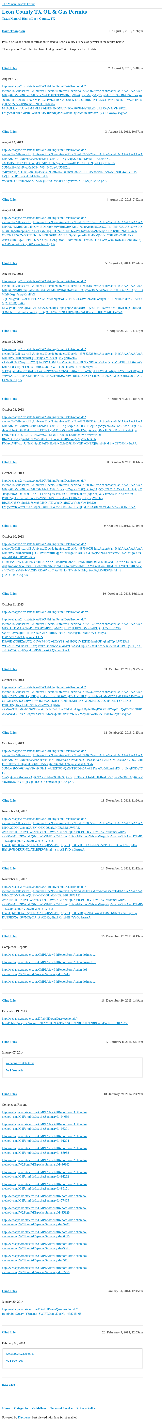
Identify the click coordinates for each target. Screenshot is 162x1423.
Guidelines (39, 1408)
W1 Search (14, 1070)
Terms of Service (61, 1408)
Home (6, 1408)
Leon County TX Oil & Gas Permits (44, 12)
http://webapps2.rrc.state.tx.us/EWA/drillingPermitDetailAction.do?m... (46, 612)
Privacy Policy (86, 1408)
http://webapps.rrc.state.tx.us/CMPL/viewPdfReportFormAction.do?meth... (49, 954)
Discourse (24, 1417)
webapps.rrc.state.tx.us (20, 1063)
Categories (21, 1408)
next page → (10, 1384)
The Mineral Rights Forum (18, 4)
